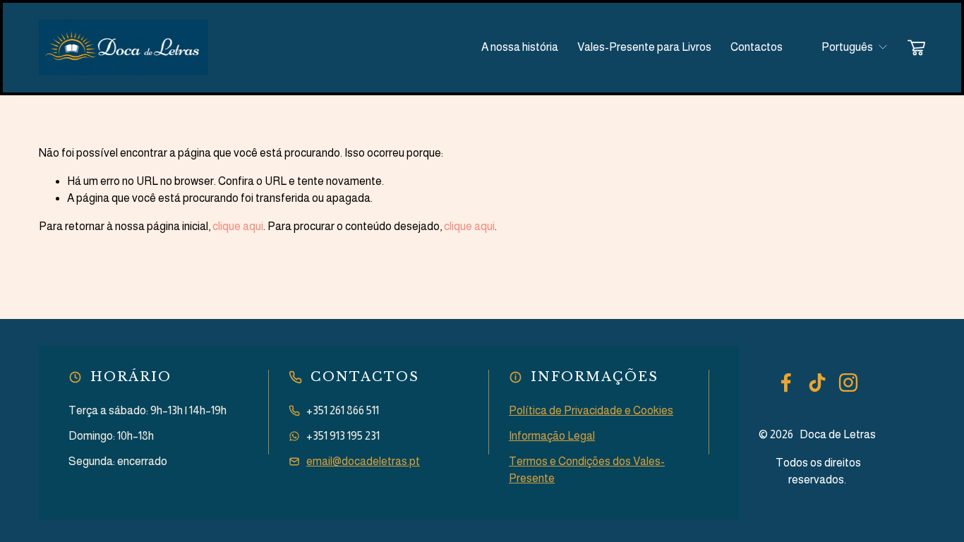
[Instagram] (848, 382)
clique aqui (237, 226)
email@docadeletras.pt (363, 461)
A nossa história (519, 47)
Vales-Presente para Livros (644, 47)
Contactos (756, 47)
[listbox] (845, 47)
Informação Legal (552, 436)
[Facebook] (786, 382)
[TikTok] (817, 382)
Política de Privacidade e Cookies (591, 410)
